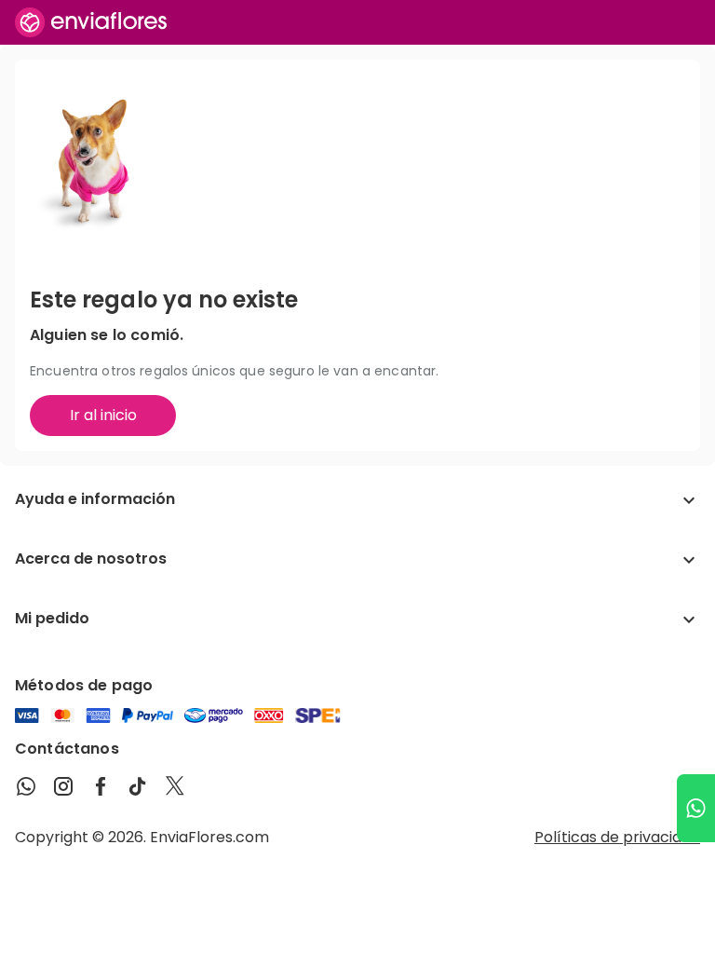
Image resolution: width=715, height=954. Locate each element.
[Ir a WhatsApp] (696, 808)
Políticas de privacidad (617, 837)
